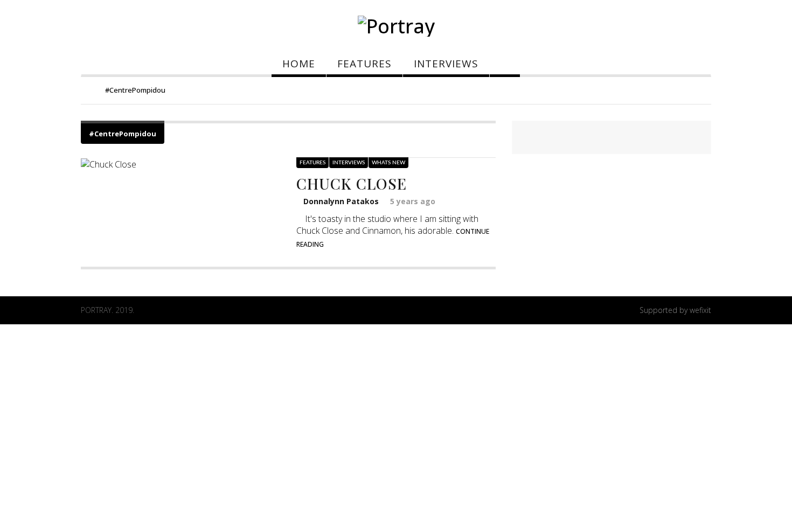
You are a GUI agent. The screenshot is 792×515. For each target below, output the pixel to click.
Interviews (348, 162)
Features (312, 162)
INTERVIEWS (446, 64)
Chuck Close (351, 183)
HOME (298, 64)
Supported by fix (675, 310)
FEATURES (364, 64)
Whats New (388, 162)
